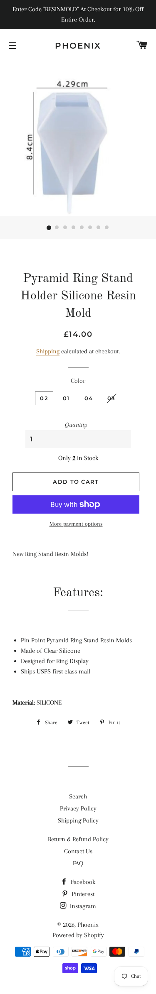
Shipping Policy (78, 820)
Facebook (82, 882)
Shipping (47, 351)
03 (111, 398)
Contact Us (78, 851)
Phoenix (78, 46)
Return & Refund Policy (78, 839)
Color (78, 380)
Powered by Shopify (78, 935)
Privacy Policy (78, 808)
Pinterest (82, 894)
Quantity (76, 424)
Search (78, 796)
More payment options (76, 524)
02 (44, 398)
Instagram (82, 906)
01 (66, 398)
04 (88, 398)
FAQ (78, 863)
